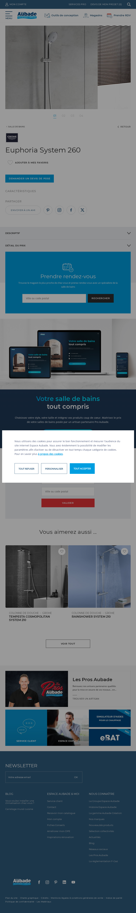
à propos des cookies (50, 454)
